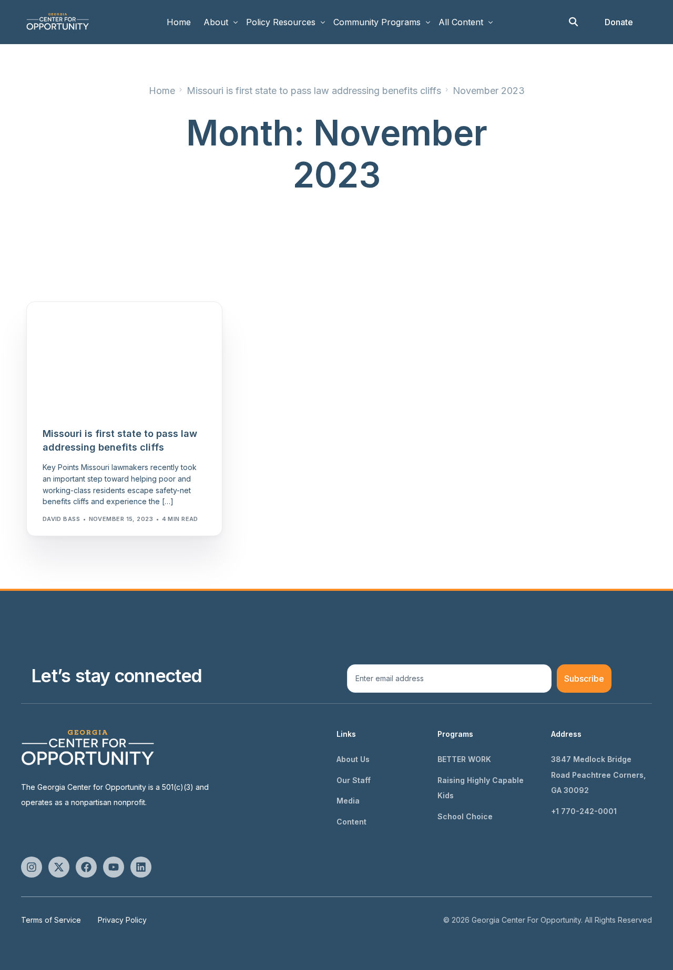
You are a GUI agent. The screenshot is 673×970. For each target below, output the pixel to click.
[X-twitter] (58, 867)
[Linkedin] (140, 867)
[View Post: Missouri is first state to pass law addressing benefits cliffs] (124, 357)
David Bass (61, 519)
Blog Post (64, 324)
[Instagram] (31, 867)
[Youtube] (113, 867)
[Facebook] (86, 867)
